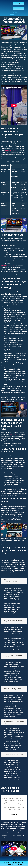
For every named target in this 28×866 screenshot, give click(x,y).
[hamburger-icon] (5, 6)
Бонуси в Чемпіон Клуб (7, 265)
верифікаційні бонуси (11, 150)
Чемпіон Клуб (13, 434)
